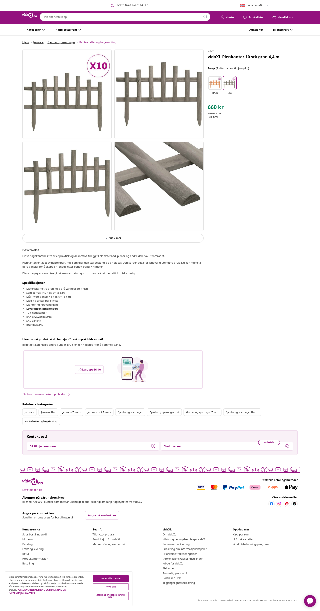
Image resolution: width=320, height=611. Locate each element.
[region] (68, 589)
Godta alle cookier (111, 578)
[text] (216, 108)
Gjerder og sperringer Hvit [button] (164, 412)
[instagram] (279, 503)
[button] (129, 5)
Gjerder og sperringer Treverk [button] (203, 412)
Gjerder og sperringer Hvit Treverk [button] (243, 412)
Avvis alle (111, 586)
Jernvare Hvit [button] (48, 412)
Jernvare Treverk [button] (71, 412)
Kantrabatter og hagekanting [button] (41, 421)
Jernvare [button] (29, 412)
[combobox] (125, 17)
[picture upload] (132, 369)
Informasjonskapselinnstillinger (183, 558)
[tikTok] (294, 503)
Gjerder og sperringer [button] (130, 412)
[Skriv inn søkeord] (205, 16)
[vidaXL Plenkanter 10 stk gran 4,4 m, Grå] (67, 94)
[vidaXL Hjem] (29, 15)
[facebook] (271, 503)
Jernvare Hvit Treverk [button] (99, 412)
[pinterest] (286, 503)
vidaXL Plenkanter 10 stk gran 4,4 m (244, 56)
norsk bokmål (254, 5)
